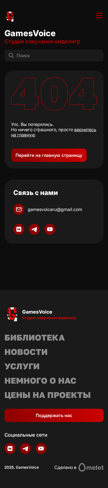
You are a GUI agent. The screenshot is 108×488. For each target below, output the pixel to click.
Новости (26, 352)
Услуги (22, 366)
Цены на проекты (47, 395)
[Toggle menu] (99, 15)
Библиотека (34, 337)
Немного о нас (40, 381)
